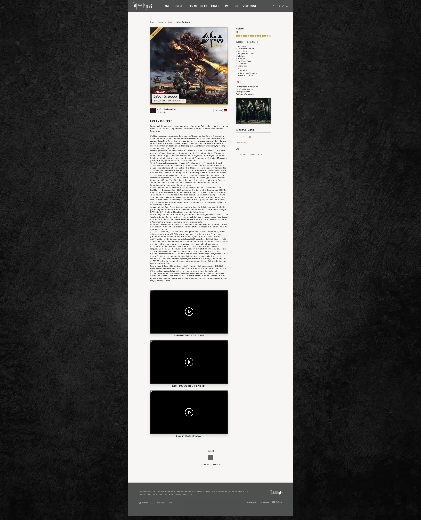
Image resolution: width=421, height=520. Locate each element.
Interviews (192, 6)
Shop (237, 6)
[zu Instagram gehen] (283, 6)
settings (145, 503)
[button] (253, 42)
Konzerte (203, 6)
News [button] (167, 6)
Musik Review (159, 92)
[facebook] (238, 137)
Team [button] (226, 6)
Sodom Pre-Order (241, 142)
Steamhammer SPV (178, 100)
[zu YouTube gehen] (287, 6)
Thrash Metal (218, 110)
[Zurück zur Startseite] (142, 6)
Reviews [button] (178, 6)
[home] (276, 493)
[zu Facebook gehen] (279, 6)
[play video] (189, 311)
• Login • (171, 503)
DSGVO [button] (152, 503)
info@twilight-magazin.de (184, 494)
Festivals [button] (215, 6)
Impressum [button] (161, 503)
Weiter (215, 464)
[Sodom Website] (250, 137)
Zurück (206, 464)
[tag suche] (273, 6)
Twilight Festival (249, 6)
